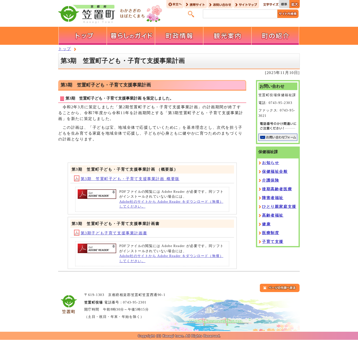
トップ (64, 49)
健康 (266, 224)
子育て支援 (272, 241)
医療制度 (270, 233)
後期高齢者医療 (277, 189)
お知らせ (270, 163)
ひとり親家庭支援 (279, 206)
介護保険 (270, 180)
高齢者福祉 (272, 215)
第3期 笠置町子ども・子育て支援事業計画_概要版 (130, 179)
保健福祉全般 (275, 171)
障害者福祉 (272, 198)
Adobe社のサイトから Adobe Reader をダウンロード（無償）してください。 (171, 204)
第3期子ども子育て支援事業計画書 (114, 233)
